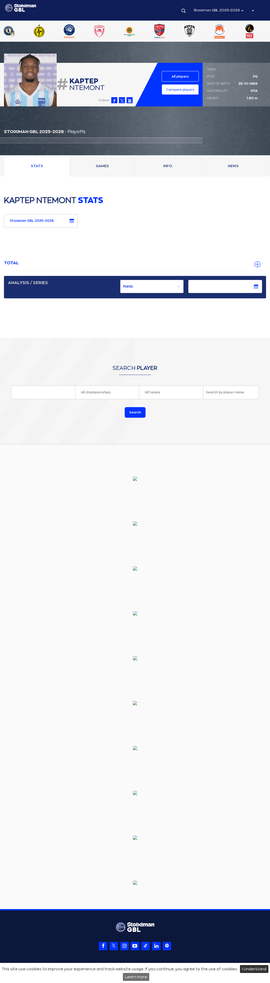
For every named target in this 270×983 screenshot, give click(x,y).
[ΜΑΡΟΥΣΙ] (39, 32)
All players (180, 76)
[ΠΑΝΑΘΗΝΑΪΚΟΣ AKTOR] (129, 32)
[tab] (135, 263)
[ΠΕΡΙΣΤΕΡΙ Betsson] (219, 32)
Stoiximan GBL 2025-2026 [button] (217, 10)
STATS (37, 166)
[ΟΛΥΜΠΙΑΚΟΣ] (99, 32)
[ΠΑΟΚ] (189, 32)
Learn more (136, 977)
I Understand (254, 969)
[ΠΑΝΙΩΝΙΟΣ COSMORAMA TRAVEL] (159, 32)
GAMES (102, 166)
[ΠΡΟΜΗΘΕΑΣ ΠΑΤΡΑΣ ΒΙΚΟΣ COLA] (249, 32)
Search (135, 412)
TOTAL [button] (11, 263)
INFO (167, 166)
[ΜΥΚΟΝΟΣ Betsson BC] (69, 32)
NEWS (233, 166)
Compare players (180, 89)
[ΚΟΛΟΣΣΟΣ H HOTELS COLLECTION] (9, 32)
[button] (252, 10)
